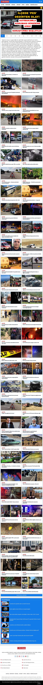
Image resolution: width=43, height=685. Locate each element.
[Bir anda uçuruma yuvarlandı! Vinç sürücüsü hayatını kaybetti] (32, 66)
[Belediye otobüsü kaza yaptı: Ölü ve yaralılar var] (11, 155)
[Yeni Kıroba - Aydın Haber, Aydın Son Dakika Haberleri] (5, 1)
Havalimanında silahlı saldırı (28, 555)
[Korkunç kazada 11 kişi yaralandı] (32, 352)
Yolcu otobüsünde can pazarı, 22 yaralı (31, 484)
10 (40, 36)
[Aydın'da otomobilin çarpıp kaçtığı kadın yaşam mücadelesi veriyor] (11, 227)
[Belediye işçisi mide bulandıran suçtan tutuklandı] (11, 298)
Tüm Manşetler (26, 665)
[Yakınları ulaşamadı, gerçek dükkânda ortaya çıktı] (11, 209)
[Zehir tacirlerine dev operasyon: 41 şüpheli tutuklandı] (11, 565)
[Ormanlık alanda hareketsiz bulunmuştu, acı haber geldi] (32, 529)
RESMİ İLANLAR (33, 4)
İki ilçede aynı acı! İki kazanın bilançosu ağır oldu (32, 414)
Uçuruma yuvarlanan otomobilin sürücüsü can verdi (10, 343)
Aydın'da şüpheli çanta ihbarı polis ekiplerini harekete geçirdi (32, 218)
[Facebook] (15, 656)
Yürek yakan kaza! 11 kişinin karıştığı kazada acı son (32, 396)
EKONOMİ (7, 4)
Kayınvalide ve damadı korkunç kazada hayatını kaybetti (10, 396)
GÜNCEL (13, 4)
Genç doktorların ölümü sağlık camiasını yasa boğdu (32, 520)
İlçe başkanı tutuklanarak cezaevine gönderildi (30, 502)
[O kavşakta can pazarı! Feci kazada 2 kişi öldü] (32, 457)
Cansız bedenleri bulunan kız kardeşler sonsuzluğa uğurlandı (31, 307)
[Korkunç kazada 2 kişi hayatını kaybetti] (11, 281)
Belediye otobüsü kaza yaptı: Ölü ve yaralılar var (11, 165)
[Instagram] (21, 656)
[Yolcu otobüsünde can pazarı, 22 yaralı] (32, 475)
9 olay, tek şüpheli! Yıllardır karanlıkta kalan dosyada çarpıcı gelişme (11, 432)
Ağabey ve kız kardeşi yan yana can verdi (31, 289)
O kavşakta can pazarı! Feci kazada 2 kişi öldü (31, 466)
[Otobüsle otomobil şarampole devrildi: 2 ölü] (11, 191)
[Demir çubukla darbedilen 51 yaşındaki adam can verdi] (11, 263)
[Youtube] (26, 656)
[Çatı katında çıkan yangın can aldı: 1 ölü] (32, 334)
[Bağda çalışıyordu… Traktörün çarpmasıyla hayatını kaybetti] (32, 173)
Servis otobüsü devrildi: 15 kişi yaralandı (31, 92)
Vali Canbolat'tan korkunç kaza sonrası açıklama (10, 520)
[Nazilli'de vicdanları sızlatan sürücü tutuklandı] (11, 119)
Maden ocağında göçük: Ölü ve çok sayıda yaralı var (10, 538)
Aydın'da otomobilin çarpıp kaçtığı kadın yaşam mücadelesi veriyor (10, 236)
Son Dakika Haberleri (6, 667)
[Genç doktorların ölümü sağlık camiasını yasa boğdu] (32, 511)
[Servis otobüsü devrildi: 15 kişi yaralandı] (32, 84)
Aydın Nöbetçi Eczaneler (6, 659)
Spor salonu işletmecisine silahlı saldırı (30, 164)
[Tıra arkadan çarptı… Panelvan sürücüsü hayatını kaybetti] (11, 173)
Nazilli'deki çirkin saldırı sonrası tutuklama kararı (10, 147)
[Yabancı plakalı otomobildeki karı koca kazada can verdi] (32, 101)
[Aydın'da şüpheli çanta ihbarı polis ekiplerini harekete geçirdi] (32, 209)
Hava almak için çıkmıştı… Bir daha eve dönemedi (10, 75)
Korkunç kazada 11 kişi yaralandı (29, 360)
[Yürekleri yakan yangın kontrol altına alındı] (11, 101)
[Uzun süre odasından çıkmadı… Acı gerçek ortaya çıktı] (32, 191)
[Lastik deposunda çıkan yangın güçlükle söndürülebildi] (11, 368)
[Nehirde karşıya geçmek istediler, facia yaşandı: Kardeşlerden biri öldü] (11, 475)
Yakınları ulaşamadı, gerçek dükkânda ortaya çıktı (10, 218)
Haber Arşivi (25, 667)
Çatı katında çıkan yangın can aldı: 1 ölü (31, 342)
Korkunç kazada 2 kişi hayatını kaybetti (10, 289)
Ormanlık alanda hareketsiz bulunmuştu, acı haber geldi (32, 538)
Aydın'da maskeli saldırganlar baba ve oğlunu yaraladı (31, 272)
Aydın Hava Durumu (27, 659)
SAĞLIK (27, 4)
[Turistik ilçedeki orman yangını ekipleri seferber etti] (32, 119)
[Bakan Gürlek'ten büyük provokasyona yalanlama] (32, 368)
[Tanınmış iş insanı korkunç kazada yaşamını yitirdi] (11, 245)
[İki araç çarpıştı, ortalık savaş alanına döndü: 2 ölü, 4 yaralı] (32, 245)
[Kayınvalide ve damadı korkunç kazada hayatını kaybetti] (11, 386)
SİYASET (18, 4)
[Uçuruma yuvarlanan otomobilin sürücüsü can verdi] (11, 334)
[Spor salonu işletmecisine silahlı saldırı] (32, 155)
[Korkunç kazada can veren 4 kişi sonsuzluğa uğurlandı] (32, 137)
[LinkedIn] (24, 656)
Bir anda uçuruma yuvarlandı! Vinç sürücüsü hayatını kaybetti (32, 75)
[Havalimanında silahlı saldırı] (32, 547)
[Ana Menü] (41, 1)
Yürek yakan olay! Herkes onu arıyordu (31, 449)
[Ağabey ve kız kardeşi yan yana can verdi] (32, 281)
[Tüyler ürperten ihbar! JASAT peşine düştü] (11, 440)
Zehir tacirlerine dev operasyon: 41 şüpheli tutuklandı (10, 574)
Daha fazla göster (21, 595)
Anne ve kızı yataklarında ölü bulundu (30, 591)
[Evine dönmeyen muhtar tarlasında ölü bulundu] (11, 316)
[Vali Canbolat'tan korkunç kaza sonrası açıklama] (11, 511)
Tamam (39, 683)
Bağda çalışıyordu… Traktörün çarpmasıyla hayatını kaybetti (32, 183)
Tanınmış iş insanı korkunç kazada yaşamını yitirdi (10, 254)
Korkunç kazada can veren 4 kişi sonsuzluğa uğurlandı (32, 147)
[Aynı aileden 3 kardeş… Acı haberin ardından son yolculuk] (11, 457)
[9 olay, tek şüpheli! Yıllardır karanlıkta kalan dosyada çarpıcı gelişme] (11, 422)
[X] (17, 656)
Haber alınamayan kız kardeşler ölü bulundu (32, 324)
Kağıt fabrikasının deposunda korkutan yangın (31, 236)
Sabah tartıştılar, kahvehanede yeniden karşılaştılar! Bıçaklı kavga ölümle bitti (10, 556)
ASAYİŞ (2, 4)
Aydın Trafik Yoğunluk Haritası (28, 662)
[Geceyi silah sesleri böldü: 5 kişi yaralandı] (11, 493)
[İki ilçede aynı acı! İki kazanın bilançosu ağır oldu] (32, 404)
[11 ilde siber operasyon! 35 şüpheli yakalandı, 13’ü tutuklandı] (11, 84)
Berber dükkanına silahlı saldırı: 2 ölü (9, 360)
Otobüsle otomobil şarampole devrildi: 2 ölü (11, 200)
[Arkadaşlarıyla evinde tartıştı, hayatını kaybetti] (32, 565)
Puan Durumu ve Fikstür (6, 665)
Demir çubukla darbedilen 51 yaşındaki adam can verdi (11, 272)
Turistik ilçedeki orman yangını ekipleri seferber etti (30, 129)
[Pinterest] (19, 656)
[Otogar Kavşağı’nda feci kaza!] (11, 404)
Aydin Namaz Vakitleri (6, 662)
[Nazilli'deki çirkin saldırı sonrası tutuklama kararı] (11, 137)
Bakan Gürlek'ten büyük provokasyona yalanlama (31, 378)
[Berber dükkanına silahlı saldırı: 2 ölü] (11, 352)
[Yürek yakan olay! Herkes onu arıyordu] (32, 440)
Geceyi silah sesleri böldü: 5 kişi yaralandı (10, 501)
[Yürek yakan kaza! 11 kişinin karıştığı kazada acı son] (32, 386)
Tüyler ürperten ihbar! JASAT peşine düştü (10, 449)
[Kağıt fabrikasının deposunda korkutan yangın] (32, 227)
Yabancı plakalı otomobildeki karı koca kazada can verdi (31, 111)
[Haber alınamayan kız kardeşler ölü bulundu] (32, 316)
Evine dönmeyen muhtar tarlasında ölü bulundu (10, 325)
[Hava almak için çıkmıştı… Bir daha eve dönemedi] (11, 66)
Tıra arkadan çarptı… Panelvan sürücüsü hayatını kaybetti (10, 183)
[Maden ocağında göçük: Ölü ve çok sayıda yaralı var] (11, 529)
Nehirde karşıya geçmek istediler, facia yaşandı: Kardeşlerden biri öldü (10, 484)
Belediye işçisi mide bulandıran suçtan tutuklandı (9, 307)
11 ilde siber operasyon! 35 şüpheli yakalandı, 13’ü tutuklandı (11, 93)
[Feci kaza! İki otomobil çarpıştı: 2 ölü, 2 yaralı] (11, 583)
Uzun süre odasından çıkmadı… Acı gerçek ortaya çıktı (31, 201)
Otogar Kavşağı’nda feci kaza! (8, 413)
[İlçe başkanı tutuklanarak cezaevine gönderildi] (32, 493)
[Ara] (39, 1)
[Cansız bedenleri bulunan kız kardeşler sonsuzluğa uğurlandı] (32, 298)
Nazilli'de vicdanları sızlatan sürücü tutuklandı (9, 129)
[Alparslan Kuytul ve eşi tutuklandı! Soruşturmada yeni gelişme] (32, 422)
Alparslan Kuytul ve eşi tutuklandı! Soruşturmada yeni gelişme (30, 432)
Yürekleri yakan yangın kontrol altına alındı (10, 110)
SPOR (23, 4)
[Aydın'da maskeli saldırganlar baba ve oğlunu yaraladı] (32, 263)
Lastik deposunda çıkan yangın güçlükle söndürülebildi (10, 378)
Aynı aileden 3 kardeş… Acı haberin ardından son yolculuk (11, 466)
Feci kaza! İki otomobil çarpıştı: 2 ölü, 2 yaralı (11, 591)
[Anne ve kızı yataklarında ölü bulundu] (32, 583)
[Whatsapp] (28, 656)
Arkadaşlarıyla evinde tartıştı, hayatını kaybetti (31, 574)
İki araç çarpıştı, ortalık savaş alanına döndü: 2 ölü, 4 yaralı (32, 254)
